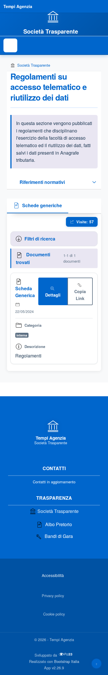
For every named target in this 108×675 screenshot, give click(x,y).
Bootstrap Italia (66, 661)
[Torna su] (96, 663)
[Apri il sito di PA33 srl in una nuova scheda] (66, 654)
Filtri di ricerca (39, 238)
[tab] (37, 206)
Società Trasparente (33, 65)
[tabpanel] (54, 292)
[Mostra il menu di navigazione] (10, 45)
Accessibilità (53, 575)
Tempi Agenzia (17, 6)
